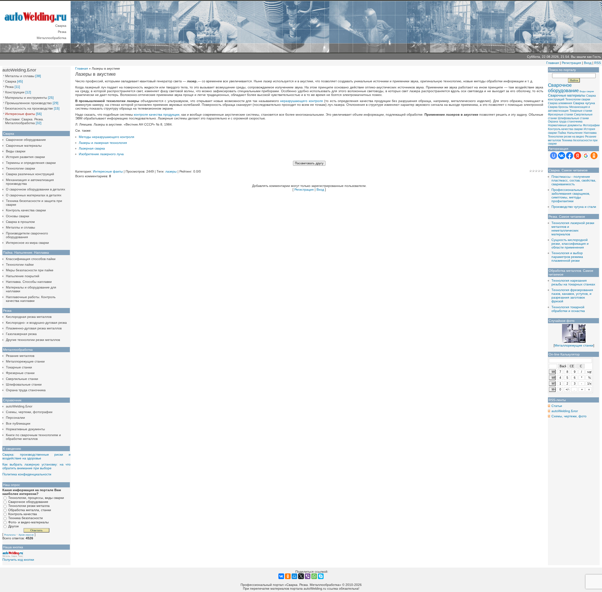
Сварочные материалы (24, 145)
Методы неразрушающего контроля (106, 137)
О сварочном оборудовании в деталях (35, 189)
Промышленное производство (28, 103)
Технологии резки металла (29, 506)
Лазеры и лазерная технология (103, 143)
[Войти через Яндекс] (577, 155)
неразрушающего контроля (301, 101)
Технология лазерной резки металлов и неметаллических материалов (572, 228)
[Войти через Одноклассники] (594, 155)
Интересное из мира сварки (27, 243)
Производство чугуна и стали (573, 207)
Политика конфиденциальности (26, 474)
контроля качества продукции (156, 114)
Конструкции (14, 92)
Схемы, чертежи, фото (568, 416)
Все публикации (18, 423)
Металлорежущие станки (25, 361)
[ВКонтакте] (281, 576)
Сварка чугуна (584, 103)
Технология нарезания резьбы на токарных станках (573, 282)
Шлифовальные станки (24, 384)
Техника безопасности (25, 518)
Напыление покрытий (22, 276)
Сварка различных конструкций (30, 174)
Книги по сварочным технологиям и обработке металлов (33, 437)
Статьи (556, 406)
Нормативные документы (25, 429)
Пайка (562, 132)
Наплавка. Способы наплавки (29, 282)
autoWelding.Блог (19, 406)
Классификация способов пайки (30, 259)
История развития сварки (25, 157)
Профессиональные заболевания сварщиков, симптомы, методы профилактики (570, 195)
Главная (552, 63)
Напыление (575, 132)
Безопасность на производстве (29, 108)
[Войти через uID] (553, 155)
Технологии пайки (20, 264)
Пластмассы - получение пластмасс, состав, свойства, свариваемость (573, 180)
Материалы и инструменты (26, 97)
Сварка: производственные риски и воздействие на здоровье (36, 456)
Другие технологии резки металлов (33, 340)
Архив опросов (26, 535)
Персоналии (15, 417)
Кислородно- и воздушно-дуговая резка (36, 322)
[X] (301, 576)
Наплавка (590, 132)
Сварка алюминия (560, 103)
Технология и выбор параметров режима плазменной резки (567, 256)
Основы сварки (17, 216)
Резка (9, 87)
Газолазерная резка (21, 334)
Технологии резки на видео (566, 136)
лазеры (171, 171)
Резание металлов (20, 356)
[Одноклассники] (288, 576)
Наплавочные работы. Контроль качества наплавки (30, 299)
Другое (13, 526)
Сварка (10, 81)
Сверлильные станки (22, 379)
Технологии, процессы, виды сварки (36, 498)
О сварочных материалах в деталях (33, 195)
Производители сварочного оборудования (27, 235)
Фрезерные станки (20, 373)
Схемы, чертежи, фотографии (29, 412)
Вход (587, 63)
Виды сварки (15, 151)
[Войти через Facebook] (569, 155)
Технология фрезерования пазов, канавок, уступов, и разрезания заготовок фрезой (572, 295)
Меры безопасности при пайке (29, 270)
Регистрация (571, 63)
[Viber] (307, 576)
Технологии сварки (20, 168)
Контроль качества (22, 514)
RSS (597, 63)
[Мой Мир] (294, 576)
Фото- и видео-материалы (28, 522)
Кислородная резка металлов (28, 317)
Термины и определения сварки (31, 163)
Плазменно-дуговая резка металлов (34, 328)
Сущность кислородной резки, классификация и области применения (570, 243)
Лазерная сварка (92, 148)
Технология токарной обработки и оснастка (568, 309)
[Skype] (321, 576)
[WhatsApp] (314, 576)
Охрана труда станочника (26, 390)
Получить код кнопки (18, 559)
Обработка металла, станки (29, 510)
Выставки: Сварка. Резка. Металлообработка (24, 121)
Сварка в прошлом (20, 222)
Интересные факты (20, 114)
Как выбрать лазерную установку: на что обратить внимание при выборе (36, 466)
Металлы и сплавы (19, 76)
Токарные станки (19, 367)
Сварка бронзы (558, 107)
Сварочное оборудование (26, 140)
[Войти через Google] (586, 155)
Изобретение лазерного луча (101, 154)
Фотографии (591, 125)
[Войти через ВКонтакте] (561, 155)
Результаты (10, 535)
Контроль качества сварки (26, 210)
